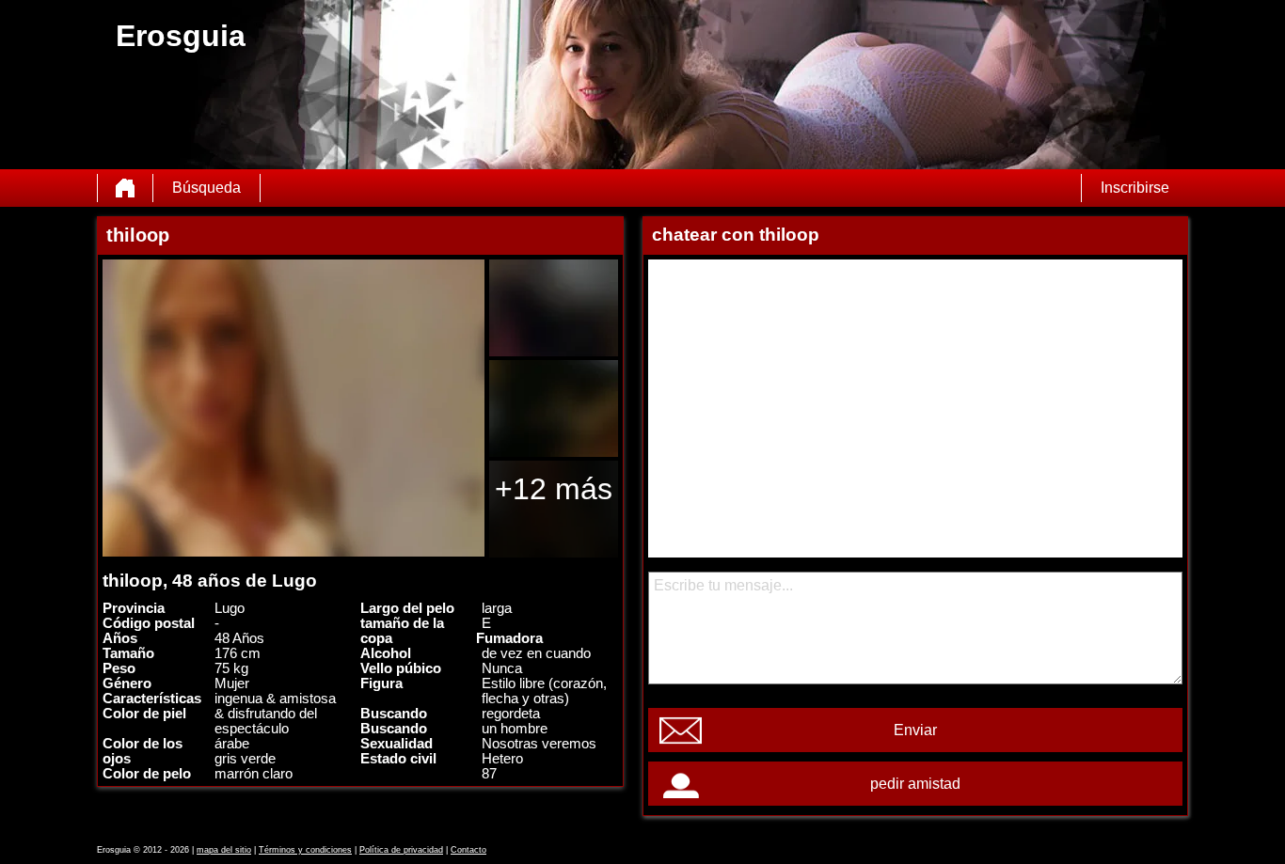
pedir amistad (915, 784)
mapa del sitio (224, 850)
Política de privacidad (401, 850)
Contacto (468, 850)
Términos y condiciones (305, 850)
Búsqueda (206, 188)
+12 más (553, 489)
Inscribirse (1135, 188)
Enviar (915, 730)
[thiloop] (293, 408)
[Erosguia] (125, 188)
